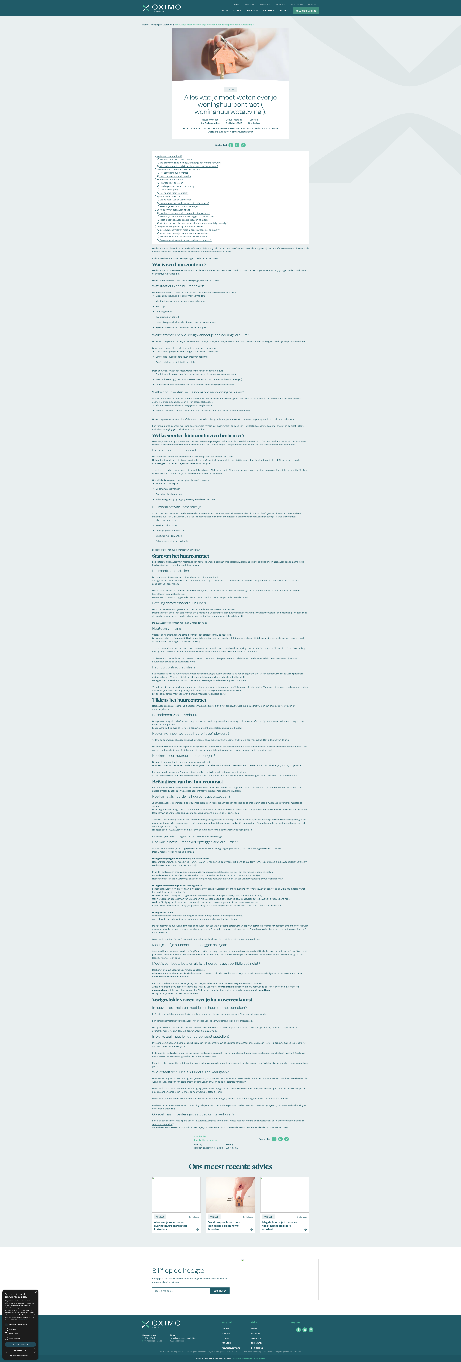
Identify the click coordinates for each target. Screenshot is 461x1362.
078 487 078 (232, 1147)
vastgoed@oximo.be (153, 1341)
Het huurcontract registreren (173, 193)
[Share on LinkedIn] (237, 145)
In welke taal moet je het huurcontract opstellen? (184, 233)
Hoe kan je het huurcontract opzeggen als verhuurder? (186, 216)
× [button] (36, 1292)
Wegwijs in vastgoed (161, 24)
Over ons (249, 4)
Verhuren (268, 10)
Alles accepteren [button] (20, 1344)
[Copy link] (243, 145)
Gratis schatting (306, 10)
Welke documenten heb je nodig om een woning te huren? (188, 166)
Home (145, 24)
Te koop (223, 10)
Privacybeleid (259, 1358)
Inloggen (311, 4)
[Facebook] (298, 1329)
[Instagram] (311, 1329)
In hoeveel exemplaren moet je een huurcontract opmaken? (189, 230)
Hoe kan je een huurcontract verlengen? (179, 206)
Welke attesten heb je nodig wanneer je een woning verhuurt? (190, 162)
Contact (283, 10)
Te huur (237, 10)
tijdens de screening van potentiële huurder (190, 402)
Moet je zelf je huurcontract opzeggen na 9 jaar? (183, 219)
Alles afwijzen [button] (20, 1350)
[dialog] (20, 1325)
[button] (20, 1355)
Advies (237, 4)
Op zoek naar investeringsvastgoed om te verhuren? (185, 240)
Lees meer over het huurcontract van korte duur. (176, 549)
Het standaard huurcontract (173, 172)
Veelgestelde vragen (231, 1348)
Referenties (265, 4)
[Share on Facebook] (230, 145)
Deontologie (257, 1348)
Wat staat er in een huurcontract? (176, 159)
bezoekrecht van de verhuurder (226, 728)
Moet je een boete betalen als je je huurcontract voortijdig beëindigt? (193, 223)
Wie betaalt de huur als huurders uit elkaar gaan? (183, 236)
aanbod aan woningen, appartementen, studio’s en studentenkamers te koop (219, 1127)
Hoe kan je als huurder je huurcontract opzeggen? (184, 213)
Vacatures (281, 4)
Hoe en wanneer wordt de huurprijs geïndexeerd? (184, 203)
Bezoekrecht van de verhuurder (175, 199)
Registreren (297, 4)
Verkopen (252, 10)
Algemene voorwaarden (242, 1358)
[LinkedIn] (304, 1329)
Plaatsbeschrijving (168, 189)
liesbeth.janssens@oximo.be (208, 1147)
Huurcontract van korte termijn (175, 176)
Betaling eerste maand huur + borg (176, 186)
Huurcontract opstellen (171, 182)
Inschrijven (219, 1290)
